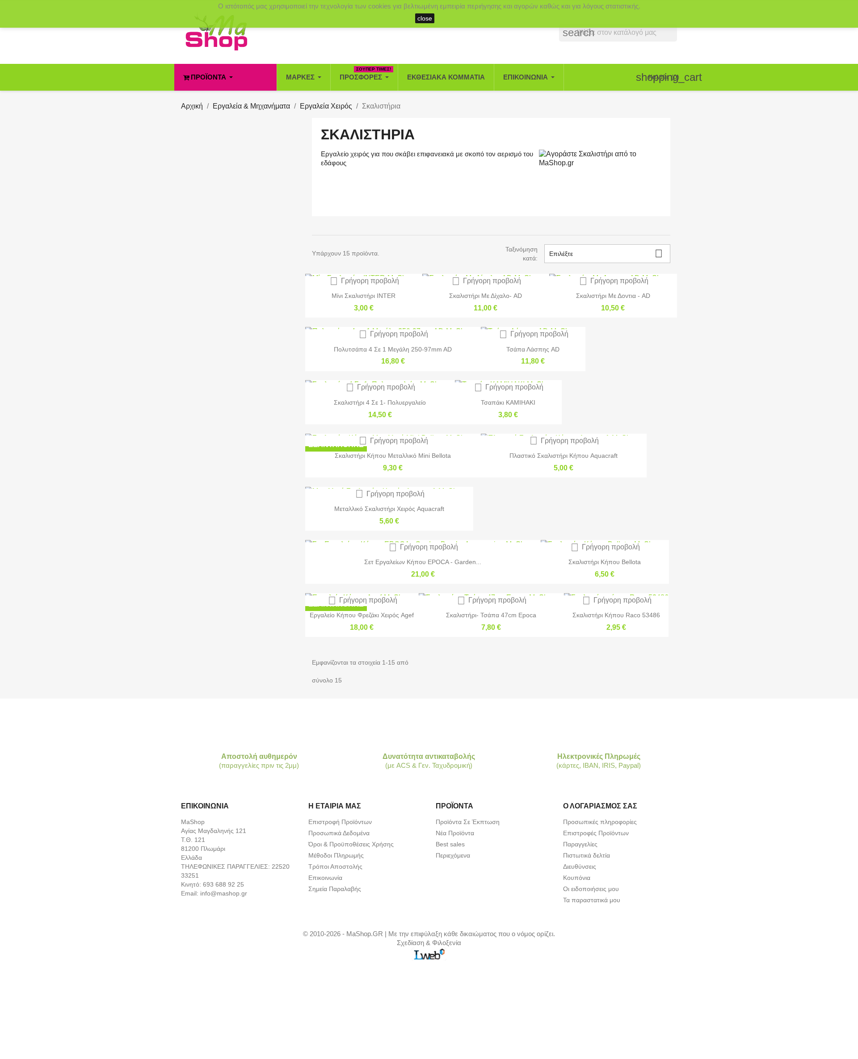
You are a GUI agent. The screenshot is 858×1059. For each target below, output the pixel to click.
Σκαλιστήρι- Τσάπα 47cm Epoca (491, 615)
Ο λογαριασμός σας (600, 806)
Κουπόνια (576, 877)
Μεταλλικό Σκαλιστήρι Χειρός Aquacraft (389, 508)
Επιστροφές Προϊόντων (596, 833)
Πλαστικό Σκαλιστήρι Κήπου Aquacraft (563, 455)
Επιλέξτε (606, 253)
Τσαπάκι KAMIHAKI (508, 402)
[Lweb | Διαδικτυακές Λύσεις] (429, 953)
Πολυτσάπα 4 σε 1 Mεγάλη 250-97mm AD (393, 349)
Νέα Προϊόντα (455, 833)
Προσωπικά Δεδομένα (339, 833)
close (424, 18)
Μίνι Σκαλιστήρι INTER (363, 295)
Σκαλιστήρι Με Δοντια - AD (613, 295)
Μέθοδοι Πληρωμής (336, 855)
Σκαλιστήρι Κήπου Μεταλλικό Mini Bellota (393, 455)
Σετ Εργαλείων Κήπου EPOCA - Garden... (422, 561)
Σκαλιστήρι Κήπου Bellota (604, 561)
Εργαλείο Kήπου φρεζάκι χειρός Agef (362, 615)
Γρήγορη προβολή (364, 281)
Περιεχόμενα (453, 855)
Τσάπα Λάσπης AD (532, 349)
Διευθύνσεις (579, 866)
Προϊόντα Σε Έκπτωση (468, 821)
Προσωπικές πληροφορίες (600, 821)
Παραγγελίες (580, 844)
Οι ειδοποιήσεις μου (591, 888)
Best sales (450, 844)
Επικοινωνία (325, 877)
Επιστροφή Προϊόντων (340, 821)
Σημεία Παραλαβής (334, 888)
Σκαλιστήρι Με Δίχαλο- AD (485, 295)
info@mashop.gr (223, 893)
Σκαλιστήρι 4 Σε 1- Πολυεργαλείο (380, 402)
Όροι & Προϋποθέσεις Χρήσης (351, 844)
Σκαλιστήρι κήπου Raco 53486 (616, 615)
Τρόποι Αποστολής (335, 866)
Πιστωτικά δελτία (586, 855)
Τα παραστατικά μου (591, 900)
